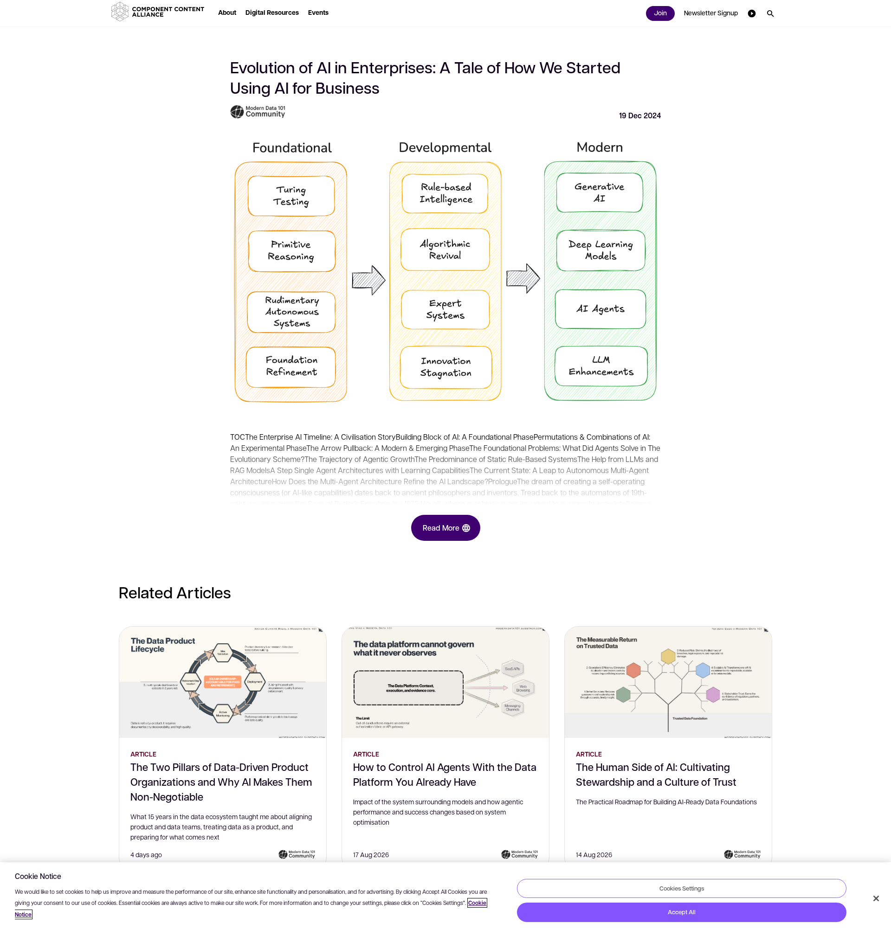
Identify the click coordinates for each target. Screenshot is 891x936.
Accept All (682, 912)
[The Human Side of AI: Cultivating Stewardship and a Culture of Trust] (668, 682)
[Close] (876, 898)
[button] (159, 11)
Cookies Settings (681, 888)
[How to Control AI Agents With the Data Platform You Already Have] (445, 682)
